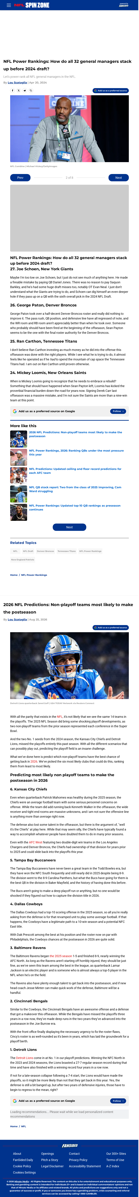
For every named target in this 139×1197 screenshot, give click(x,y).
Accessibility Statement (85, 1166)
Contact (74, 1153)
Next (118, 177)
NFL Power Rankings (90, 551)
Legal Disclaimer (52, 1166)
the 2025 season (61, 956)
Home (14, 575)
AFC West (36, 842)
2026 (34, 761)
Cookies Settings (24, 1172)
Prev (20, 177)
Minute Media (21, 1181)
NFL (15, 551)
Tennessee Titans (67, 551)
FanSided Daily (23, 1160)
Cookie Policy (22, 1166)
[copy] (30, 90)
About (17, 1153)
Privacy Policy (78, 1160)
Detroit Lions (24, 1058)
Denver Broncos (45, 551)
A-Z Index (112, 1166)
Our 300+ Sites (116, 1153)
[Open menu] (9, 5)
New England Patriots (22, 559)
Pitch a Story (49, 1160)
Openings (47, 1153)
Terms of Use (115, 1160)
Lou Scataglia (17, 82)
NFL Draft (28, 551)
